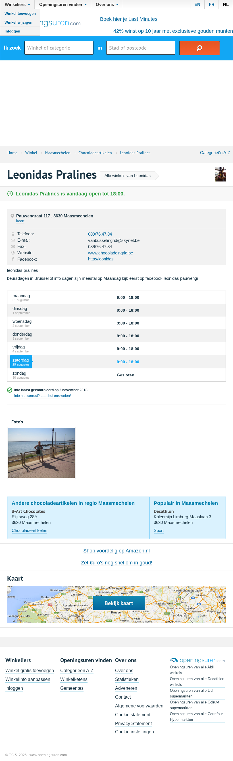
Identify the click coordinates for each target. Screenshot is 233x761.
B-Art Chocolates (28, 511)
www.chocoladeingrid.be (110, 252)
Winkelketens (74, 679)
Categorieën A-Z (215, 152)
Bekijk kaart (119, 603)
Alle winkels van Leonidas (128, 175)
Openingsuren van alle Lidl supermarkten (191, 693)
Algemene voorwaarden (139, 705)
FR (212, 4)
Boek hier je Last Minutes (128, 19)
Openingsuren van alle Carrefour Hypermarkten (196, 717)
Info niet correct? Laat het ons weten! (42, 396)
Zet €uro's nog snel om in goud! (116, 563)
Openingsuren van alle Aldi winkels (192, 670)
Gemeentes (72, 688)
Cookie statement (132, 714)
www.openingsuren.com (48, 755)
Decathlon (164, 511)
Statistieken (127, 679)
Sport (159, 530)
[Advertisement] (116, 103)
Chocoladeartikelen (29, 530)
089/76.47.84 (100, 234)
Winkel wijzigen (18, 22)
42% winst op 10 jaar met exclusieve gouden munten (173, 31)
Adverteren (126, 688)
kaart (20, 221)
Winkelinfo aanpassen (27, 679)
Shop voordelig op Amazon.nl (116, 551)
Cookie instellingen (134, 731)
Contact (123, 697)
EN (197, 4)
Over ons (124, 670)
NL (226, 4)
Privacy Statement (133, 723)
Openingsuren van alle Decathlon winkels (197, 682)
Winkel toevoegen (20, 13)
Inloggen (12, 31)
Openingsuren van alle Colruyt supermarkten (194, 705)
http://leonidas (101, 258)
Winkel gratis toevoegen (29, 670)
